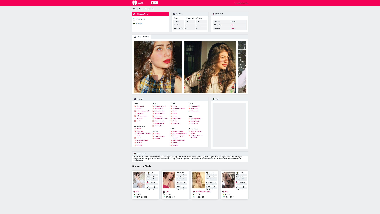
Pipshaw (139, 142)
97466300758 (140, 19)
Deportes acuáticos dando (196, 132)
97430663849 (170, 197)
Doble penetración (142, 116)
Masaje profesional (160, 106)
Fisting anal (194, 108)
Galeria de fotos (143, 37)
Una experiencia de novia (180, 133)
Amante (175, 106)
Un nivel (139, 108)
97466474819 (229, 197)
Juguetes (139, 118)
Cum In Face (194, 123)
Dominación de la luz (179, 108)
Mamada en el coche (179, 140)
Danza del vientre (160, 136)
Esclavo (175, 113)
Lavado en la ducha (142, 140)
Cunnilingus (176, 142)
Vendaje (175, 121)
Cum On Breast (195, 121)
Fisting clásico (195, 106)
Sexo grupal (140, 113)
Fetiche (139, 121)
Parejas (139, 138)
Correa (175, 116)
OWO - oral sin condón (143, 111)
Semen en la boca (196, 118)
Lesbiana (157, 138)
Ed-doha (139, 23)
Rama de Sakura (159, 126)
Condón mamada (178, 131)
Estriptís (157, 133)
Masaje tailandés (159, 113)
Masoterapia (158, 116)
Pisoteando (176, 123)
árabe (232, 25)
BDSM (174, 111)
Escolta (139, 128)
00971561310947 (141, 197)
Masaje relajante (159, 123)
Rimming (139, 145)
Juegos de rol (177, 118)
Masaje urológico (160, 111)
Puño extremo (195, 111)
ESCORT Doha (136, 9)
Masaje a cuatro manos (161, 118)
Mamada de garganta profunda (179, 137)
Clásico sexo (140, 106)
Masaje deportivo (160, 121)
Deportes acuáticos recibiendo (196, 136)
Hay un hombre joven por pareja (144, 134)
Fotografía (140, 131)
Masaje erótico (159, 108)
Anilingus (175, 145)
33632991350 (200, 197)
